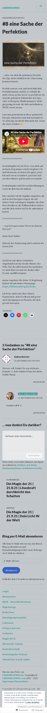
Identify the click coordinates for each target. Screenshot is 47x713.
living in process (11, 628)
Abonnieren (11, 570)
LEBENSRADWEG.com (14, 678)
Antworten (39, 382)
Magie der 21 (8, 638)
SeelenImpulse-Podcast (13, 18)
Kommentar (34, 455)
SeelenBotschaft (11, 649)
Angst (5, 591)
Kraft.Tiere (8, 612)
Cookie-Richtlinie (32, 702)
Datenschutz (21, 681)
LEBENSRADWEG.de (13, 675)
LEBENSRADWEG (11, 8)
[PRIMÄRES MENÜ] (41, 6)
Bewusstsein (9, 596)
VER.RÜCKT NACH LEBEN (16, 659)
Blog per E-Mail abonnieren (22, 536)
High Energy (9, 607)
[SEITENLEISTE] (24, 530)
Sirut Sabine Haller (27, 394)
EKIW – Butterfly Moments (16, 601)
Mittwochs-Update (12, 644)
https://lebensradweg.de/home (19, 286)
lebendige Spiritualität (14, 617)
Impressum (8, 681)
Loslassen (7, 633)
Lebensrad (7, 622)
